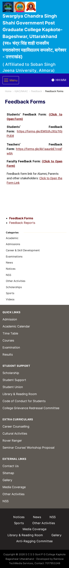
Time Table (10, 333)
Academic (12, 238)
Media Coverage (14, 487)
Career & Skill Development (23, 250)
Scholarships (14, 287)
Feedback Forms (21, 218)
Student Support (14, 380)
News (9, 262)
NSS (8, 275)
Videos (10, 299)
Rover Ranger (12, 440)
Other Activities (15, 281)
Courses (8, 340)
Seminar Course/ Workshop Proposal (28, 447)
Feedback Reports (22, 222)
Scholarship (11, 373)
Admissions (13, 244)
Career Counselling (16, 426)
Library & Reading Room (20, 394)
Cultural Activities (15, 433)
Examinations (14, 256)
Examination (11, 347)
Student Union (13, 387)
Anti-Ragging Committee (34, 541)
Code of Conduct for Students (24, 401)
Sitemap (8, 473)
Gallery (7, 480)
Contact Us (11, 466)
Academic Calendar (16, 326)
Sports (10, 293)
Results (8, 354)
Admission (10, 319)
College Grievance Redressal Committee (31, 408)
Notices (10, 268)
